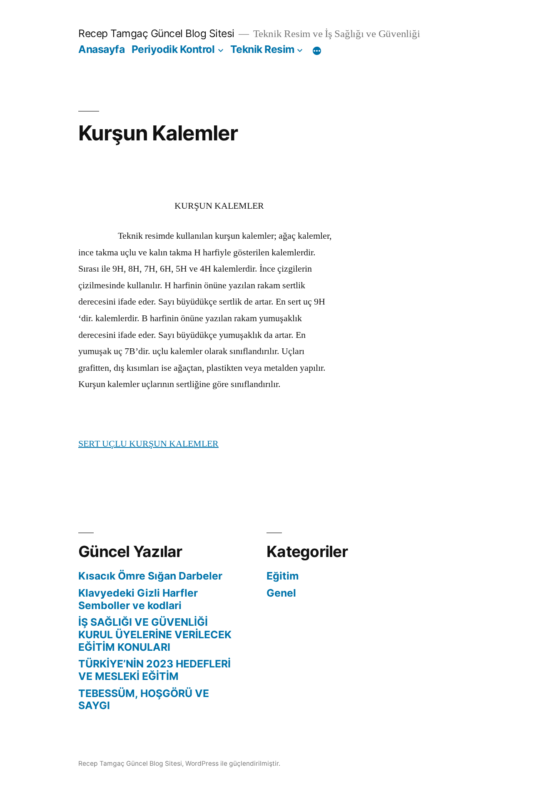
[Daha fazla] (317, 51)
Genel (281, 593)
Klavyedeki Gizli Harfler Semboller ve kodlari (138, 599)
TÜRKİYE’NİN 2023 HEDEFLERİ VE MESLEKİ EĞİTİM (154, 669)
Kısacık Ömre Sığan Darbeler (150, 576)
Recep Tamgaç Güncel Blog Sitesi (156, 33)
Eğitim (282, 576)
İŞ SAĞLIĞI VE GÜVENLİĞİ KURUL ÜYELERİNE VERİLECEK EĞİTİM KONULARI (155, 634)
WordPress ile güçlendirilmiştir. (232, 763)
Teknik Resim (262, 49)
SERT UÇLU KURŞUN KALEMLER (148, 444)
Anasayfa (101, 49)
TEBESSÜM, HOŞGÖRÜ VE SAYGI (143, 699)
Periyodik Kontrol (173, 49)
